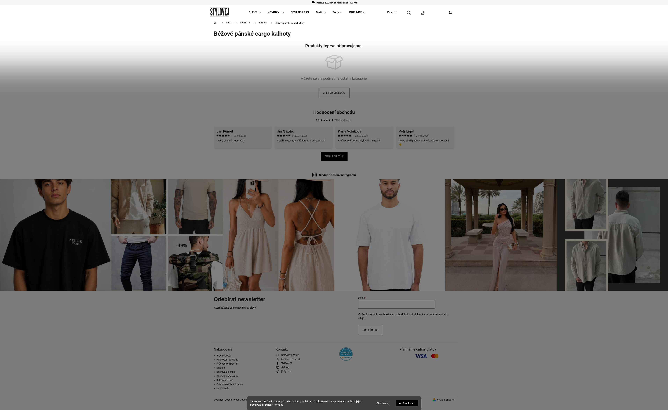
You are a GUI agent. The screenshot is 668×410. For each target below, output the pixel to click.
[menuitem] (254, 12)
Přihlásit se (370, 330)
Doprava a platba (225, 371)
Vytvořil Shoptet (445, 399)
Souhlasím (408, 403)
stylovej (285, 367)
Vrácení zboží (223, 355)
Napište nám (223, 388)
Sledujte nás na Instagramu (337, 175)
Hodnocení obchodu (334, 112)
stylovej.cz (286, 363)
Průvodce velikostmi (227, 363)
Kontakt (220, 367)
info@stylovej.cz (290, 355)
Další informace (274, 404)
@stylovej (286, 371)
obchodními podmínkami (408, 314)
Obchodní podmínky (227, 376)
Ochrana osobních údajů (229, 384)
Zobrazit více (334, 156)
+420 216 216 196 (291, 359)
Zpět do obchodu (334, 92)
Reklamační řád (224, 380)
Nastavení (383, 403)
